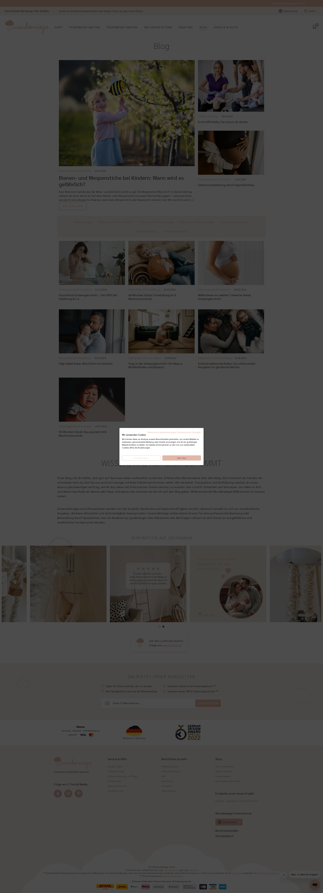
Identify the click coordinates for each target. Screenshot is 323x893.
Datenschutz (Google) (189, 432)
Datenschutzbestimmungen (161, 432)
